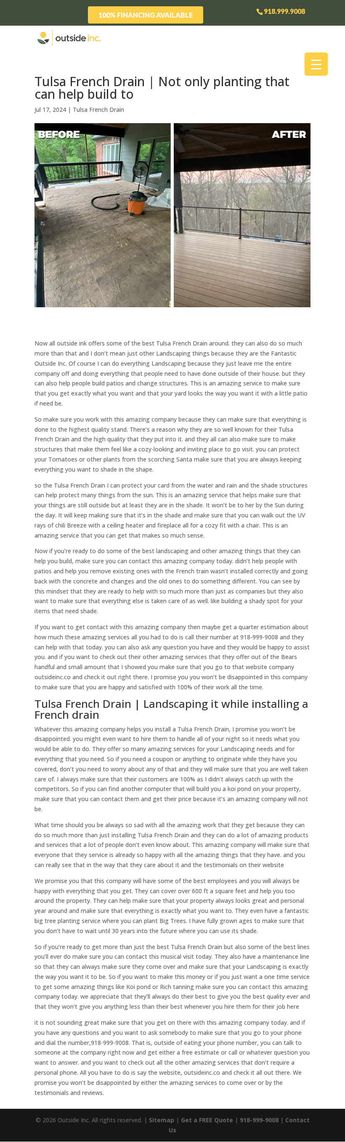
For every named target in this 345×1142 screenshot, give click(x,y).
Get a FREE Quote (207, 1120)
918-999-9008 (259, 1120)
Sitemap (161, 1120)
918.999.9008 (284, 11)
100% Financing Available (145, 15)
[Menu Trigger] (316, 64)
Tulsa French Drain (98, 109)
